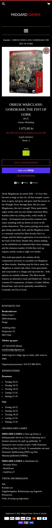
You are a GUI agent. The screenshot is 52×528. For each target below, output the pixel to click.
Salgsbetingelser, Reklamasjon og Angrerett (22, 491)
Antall (26, 149)
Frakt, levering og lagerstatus (15, 498)
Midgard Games (26, 513)
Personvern (7, 495)
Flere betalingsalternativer (26, 175)
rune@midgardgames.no (13, 349)
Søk (3, 484)
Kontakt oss (7, 487)
